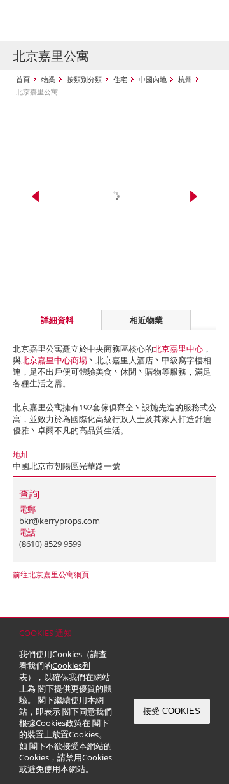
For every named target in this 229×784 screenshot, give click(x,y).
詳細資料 (57, 320)
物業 (48, 79)
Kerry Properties (90, 20)
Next (193, 196)
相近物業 (146, 320)
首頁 (23, 79)
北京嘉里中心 (178, 348)
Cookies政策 (59, 723)
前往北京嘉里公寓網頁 (51, 574)
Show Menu (203, 21)
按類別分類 (84, 79)
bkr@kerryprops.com (59, 520)
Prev (35, 196)
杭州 (185, 79)
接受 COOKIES (171, 711)
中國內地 (153, 79)
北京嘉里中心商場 (54, 360)
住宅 (120, 79)
